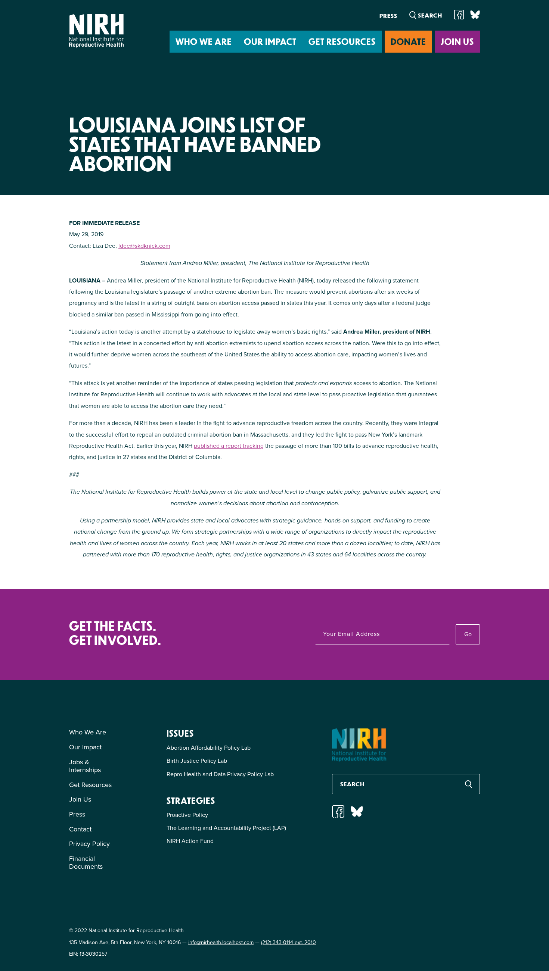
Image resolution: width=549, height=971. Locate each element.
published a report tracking (229, 445)
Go (468, 634)
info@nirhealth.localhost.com (221, 942)
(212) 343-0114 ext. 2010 (288, 942)
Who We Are (204, 41)
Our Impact (270, 41)
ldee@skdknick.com (144, 245)
